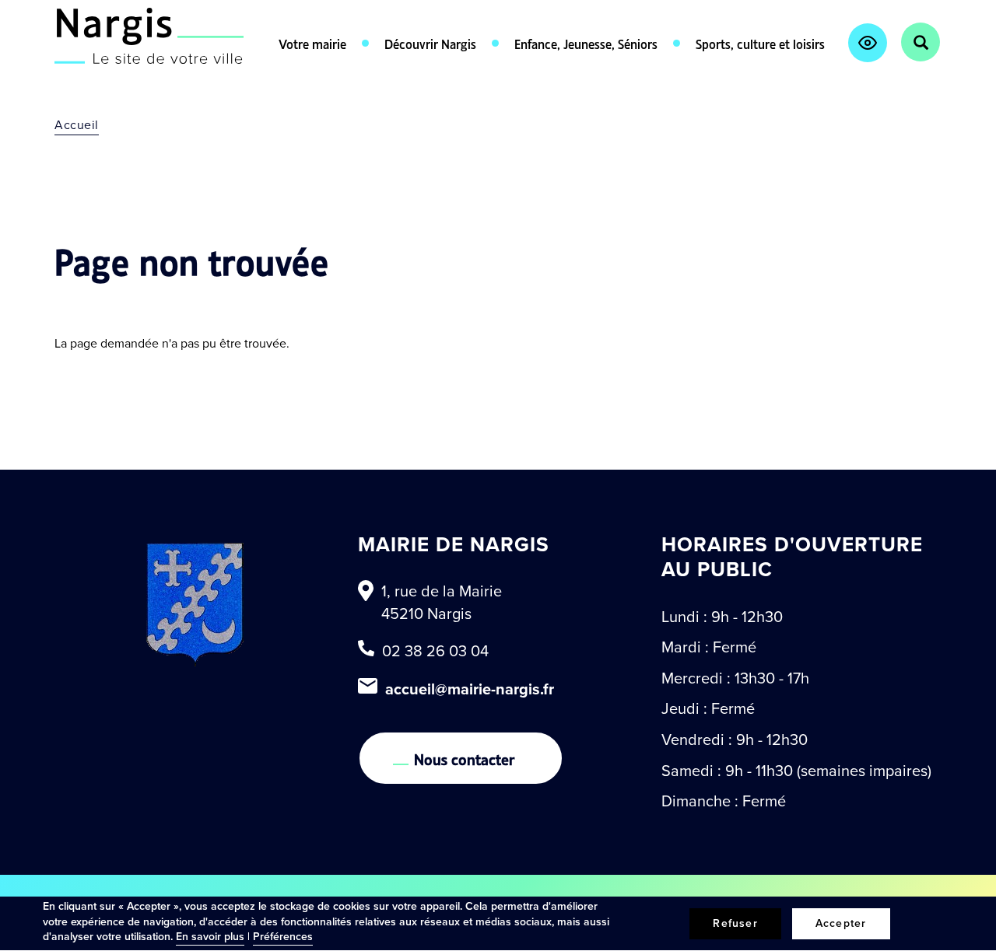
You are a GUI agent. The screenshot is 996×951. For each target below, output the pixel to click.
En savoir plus (210, 936)
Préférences (283, 936)
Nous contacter (464, 758)
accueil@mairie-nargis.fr (469, 689)
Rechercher (920, 42)
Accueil (76, 125)
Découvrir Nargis (430, 42)
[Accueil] (149, 36)
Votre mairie (312, 42)
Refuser (735, 923)
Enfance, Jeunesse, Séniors (586, 42)
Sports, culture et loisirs (760, 42)
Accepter (841, 923)
